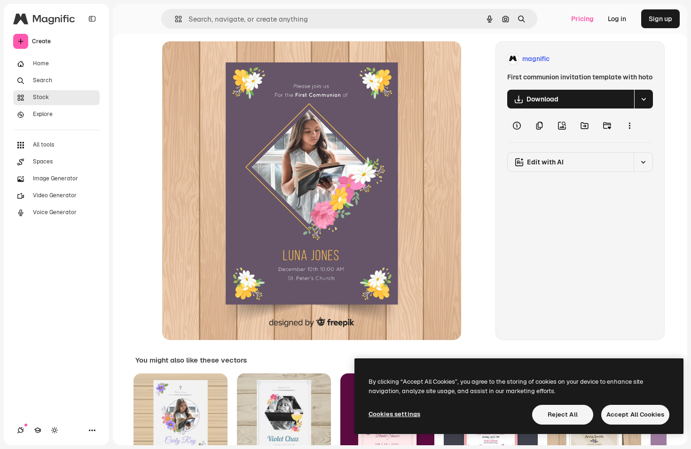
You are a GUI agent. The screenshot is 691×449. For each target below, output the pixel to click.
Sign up (660, 19)
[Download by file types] (643, 99)
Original (222, 58)
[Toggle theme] (54, 430)
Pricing (582, 19)
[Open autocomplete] (175, 19)
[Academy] (37, 430)
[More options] (629, 125)
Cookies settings (394, 414)
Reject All (563, 414)
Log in (617, 19)
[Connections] (20, 430)
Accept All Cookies (635, 414)
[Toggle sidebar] (92, 18)
